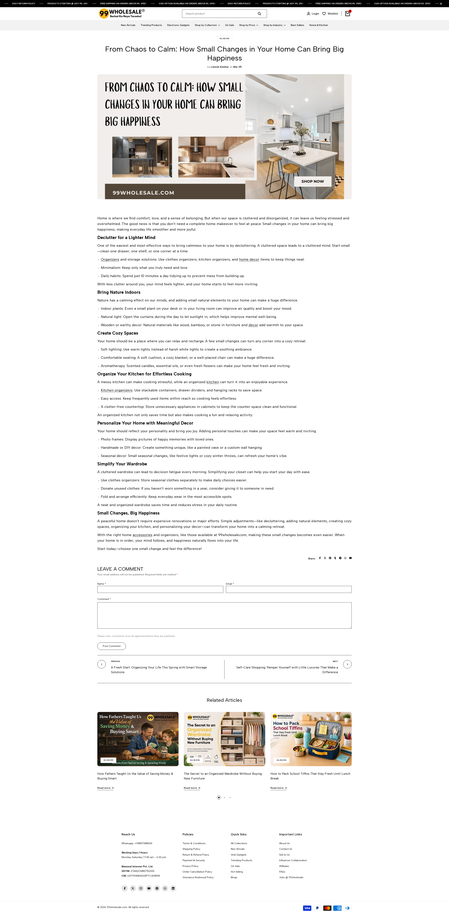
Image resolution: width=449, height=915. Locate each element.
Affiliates (284, 866)
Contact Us (285, 848)
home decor (249, 259)
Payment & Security (194, 860)
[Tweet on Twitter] (325, 558)
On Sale (235, 866)
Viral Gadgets (238, 854)
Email (230, 583)
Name (101, 583)
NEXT (335, 661)
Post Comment (111, 646)
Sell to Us (284, 854)
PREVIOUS (115, 661)
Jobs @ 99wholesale (291, 877)
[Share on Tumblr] (335, 558)
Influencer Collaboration (293, 860)
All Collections (239, 843)
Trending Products (241, 860)
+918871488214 (143, 843)
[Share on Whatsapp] (345, 558)
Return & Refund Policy (196, 854)
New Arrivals (238, 848)
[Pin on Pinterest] (330, 558)
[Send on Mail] (350, 558)
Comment (104, 599)
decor (253, 325)
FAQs (282, 871)
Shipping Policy (191, 848)
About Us (284, 843)
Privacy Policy (190, 866)
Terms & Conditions (194, 843)
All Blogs (224, 38)
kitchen (212, 382)
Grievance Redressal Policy (198, 877)
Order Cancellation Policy (197, 871)
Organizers (110, 259)
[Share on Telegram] (340, 558)
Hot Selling (237, 871)
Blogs (234, 877)
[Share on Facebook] (320, 558)
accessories (142, 535)
